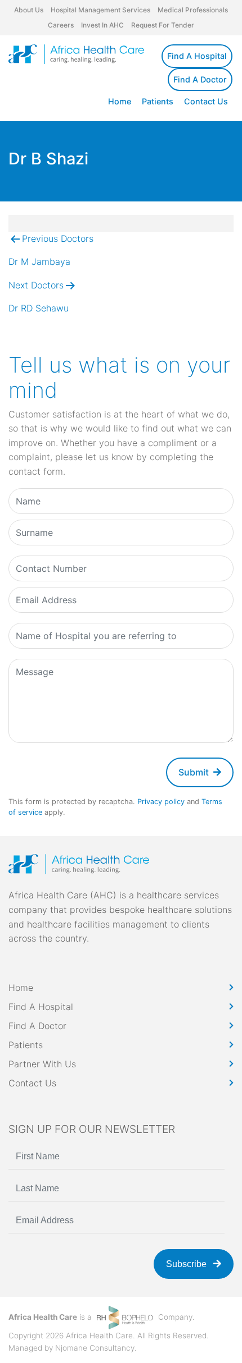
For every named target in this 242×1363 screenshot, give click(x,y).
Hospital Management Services (100, 10)
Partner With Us (42, 1064)
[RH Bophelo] (125, 1316)
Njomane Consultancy (95, 1347)
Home (119, 101)
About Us (28, 10)
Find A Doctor (200, 79)
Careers (61, 25)
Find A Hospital (197, 56)
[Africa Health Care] (76, 54)
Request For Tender (162, 25)
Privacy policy (161, 801)
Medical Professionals (193, 10)
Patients (157, 101)
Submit (193, 772)
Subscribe (187, 1264)
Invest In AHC (102, 25)
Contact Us (206, 101)
